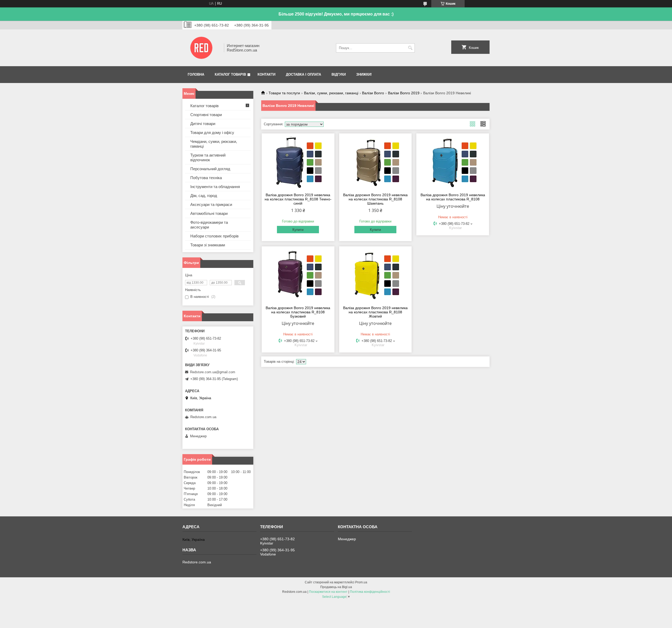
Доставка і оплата (303, 74)
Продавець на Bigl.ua (336, 587)
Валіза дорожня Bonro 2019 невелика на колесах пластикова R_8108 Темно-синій (298, 199)
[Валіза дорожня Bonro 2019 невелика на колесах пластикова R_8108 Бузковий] (298, 275)
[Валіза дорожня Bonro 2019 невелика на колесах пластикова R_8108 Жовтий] (375, 275)
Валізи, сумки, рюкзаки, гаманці (331, 93)
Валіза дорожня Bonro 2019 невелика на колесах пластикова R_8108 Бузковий (298, 312)
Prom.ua (361, 582)
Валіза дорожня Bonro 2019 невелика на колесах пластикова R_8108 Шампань (375, 199)
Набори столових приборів (214, 236)
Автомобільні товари (209, 213)
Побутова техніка (206, 177)
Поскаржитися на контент (328, 592)
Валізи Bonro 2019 (403, 93)
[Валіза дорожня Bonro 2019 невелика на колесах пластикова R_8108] (452, 162)
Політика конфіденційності (370, 592)
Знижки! (364, 74)
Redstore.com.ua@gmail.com (212, 372)
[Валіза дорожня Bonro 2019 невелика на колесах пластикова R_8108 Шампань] (375, 162)
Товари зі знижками (207, 245)
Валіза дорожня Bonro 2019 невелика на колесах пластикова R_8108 (453, 197)
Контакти (266, 74)
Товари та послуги (284, 93)
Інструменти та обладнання (215, 186)
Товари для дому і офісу (212, 132)
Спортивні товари (206, 114)
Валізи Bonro (373, 93)
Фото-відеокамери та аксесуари (209, 224)
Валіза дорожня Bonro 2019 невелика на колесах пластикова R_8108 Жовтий (375, 312)
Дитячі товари (202, 123)
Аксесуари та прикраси (211, 204)
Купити (297, 230)
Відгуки (339, 74)
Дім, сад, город (203, 195)
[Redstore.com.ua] (201, 48)
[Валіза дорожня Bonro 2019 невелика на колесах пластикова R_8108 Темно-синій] (298, 162)
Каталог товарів (230, 74)
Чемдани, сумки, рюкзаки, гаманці (213, 143)
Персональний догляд (210, 169)
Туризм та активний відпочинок (207, 157)
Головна (196, 74)
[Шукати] (410, 48)
